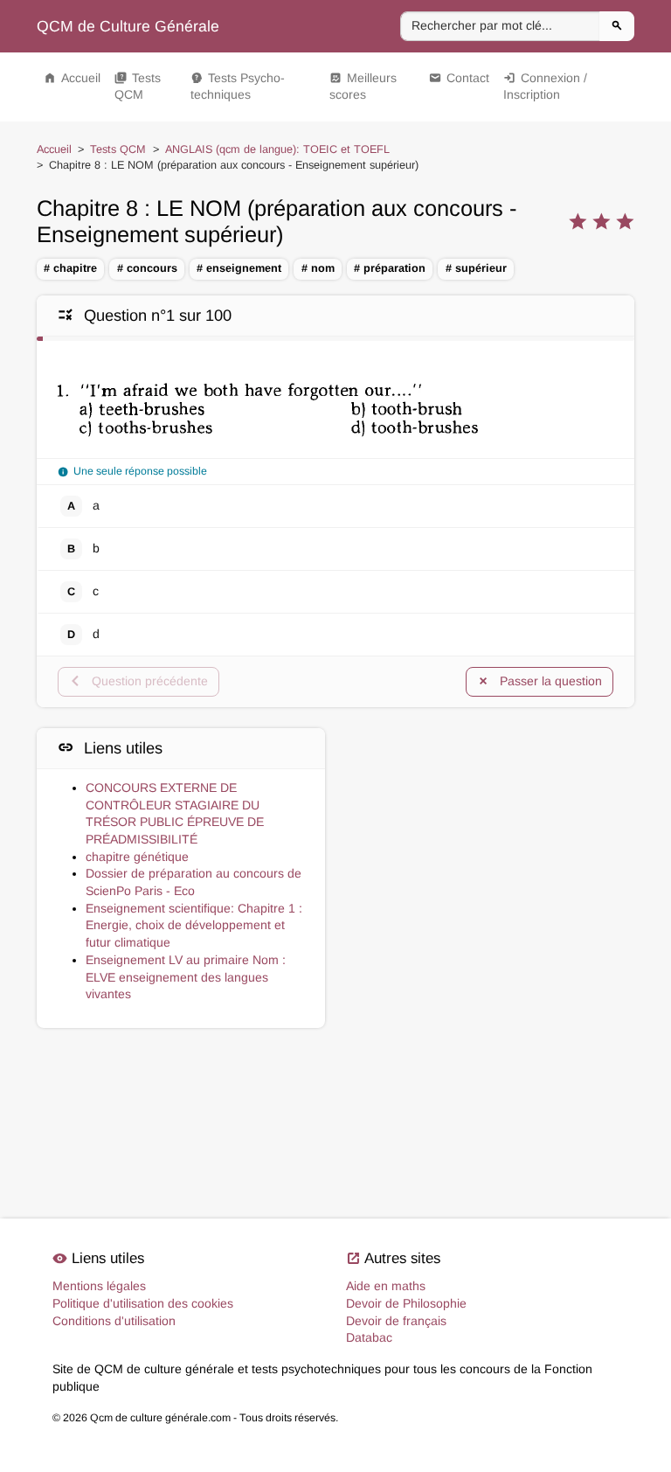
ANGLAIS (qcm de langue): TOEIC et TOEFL (277, 149)
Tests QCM (137, 86)
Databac (369, 1337)
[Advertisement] (490, 819)
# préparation (389, 268)
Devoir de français (396, 1321)
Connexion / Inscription (545, 86)
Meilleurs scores (363, 86)
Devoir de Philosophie (406, 1303)
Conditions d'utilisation (114, 1321)
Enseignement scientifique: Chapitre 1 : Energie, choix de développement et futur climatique (194, 925)
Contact (459, 78)
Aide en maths (385, 1286)
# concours (147, 268)
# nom (318, 268)
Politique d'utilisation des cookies (142, 1303)
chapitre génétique (137, 857)
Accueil (72, 78)
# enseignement (239, 268)
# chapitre (70, 268)
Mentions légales (99, 1286)
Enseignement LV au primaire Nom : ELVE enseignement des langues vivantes (186, 977)
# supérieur (476, 268)
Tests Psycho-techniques (237, 86)
